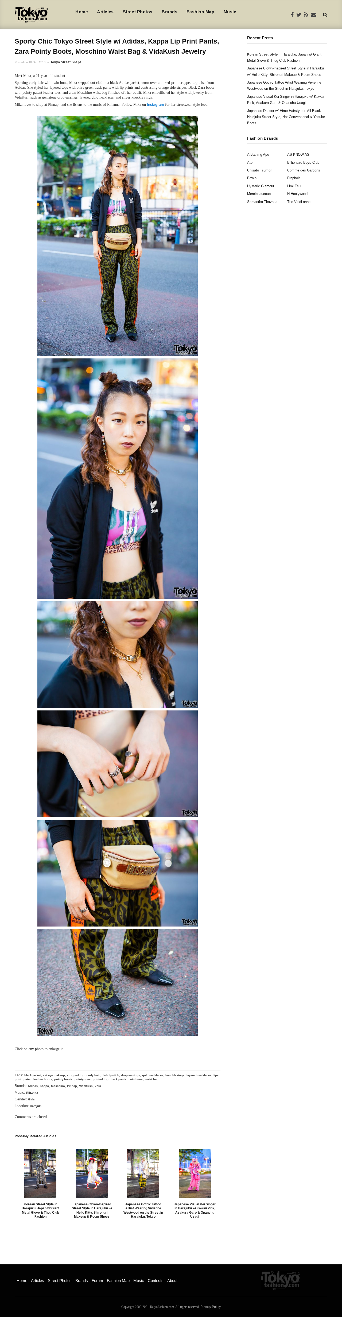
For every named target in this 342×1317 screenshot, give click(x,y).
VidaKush (86, 1086)
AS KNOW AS (298, 155)
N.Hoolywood (297, 194)
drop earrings (130, 1075)
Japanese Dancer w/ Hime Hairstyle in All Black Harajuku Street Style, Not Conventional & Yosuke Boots (286, 117)
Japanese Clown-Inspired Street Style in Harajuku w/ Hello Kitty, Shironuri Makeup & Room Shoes (92, 1210)
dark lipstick (110, 1075)
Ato (249, 163)
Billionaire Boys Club (303, 163)
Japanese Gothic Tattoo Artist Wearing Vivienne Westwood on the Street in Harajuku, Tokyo (143, 1210)
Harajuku (36, 1106)
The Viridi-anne (298, 202)
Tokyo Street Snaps (65, 62)
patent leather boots (38, 1079)
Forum (97, 1280)
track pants (118, 1079)
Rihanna (32, 1092)
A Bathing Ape (258, 155)
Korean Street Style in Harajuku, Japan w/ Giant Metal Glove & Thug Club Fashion (40, 1210)
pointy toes (83, 1079)
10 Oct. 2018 (37, 62)
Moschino (58, 1086)
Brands (169, 12)
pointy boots (63, 1079)
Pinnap (72, 1086)
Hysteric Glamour (260, 186)
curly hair (93, 1075)
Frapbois (294, 178)
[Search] (325, 14)
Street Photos (138, 12)
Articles (105, 12)
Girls (31, 1099)
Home (81, 12)
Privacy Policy (210, 1307)
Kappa (44, 1086)
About (172, 1280)
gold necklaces (152, 1075)
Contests (156, 1280)
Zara (98, 1086)
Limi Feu (294, 186)
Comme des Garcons (303, 170)
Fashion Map (200, 12)
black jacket (32, 1075)
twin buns (136, 1079)
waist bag (151, 1079)
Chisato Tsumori (259, 170)
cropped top (75, 1075)
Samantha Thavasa (262, 202)
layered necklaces (198, 1075)
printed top (100, 1079)
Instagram (155, 104)
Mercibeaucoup (259, 194)
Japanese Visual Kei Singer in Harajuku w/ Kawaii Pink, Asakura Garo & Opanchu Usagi (195, 1210)
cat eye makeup (54, 1075)
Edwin (251, 178)
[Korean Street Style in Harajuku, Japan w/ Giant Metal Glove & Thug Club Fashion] (40, 1173)
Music (230, 12)
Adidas (33, 1086)
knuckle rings (174, 1075)
